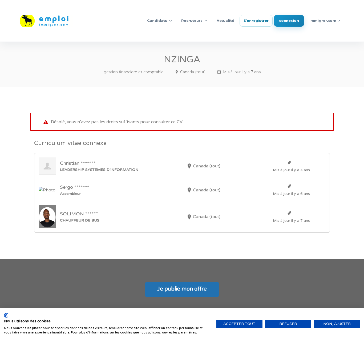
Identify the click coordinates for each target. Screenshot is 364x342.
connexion (289, 20)
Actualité (225, 20)
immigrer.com (322, 20)
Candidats (157, 20)
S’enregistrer (256, 20)
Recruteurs (192, 20)
